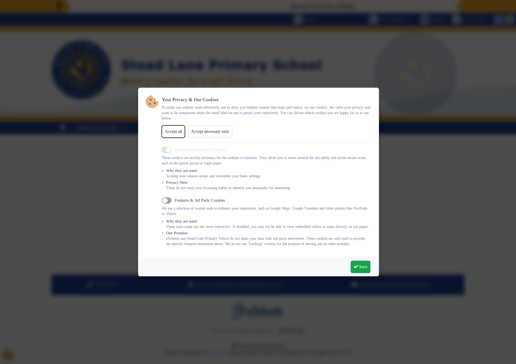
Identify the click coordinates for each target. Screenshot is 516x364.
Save (362, 266)
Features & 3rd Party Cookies (200, 200)
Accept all (173, 131)
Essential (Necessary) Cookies (200, 149)
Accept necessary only (210, 131)
